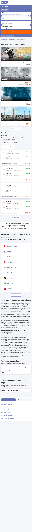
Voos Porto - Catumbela (7, 418)
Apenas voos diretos (8, 147)
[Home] (4, 2)
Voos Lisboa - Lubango (7, 415)
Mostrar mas (16, 129)
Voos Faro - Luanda (6, 412)
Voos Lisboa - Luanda (6, 404)
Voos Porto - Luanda (6, 407)
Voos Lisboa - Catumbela (7, 409)
